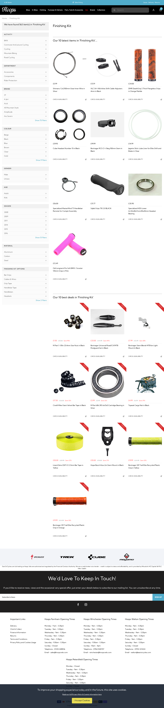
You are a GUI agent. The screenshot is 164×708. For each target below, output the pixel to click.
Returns (157, 2)
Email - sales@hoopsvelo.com (56, 652)
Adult (6, 193)
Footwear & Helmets (55, 10)
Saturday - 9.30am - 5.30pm (55, 642)
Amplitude (8, 112)
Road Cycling (9, 57)
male (6, 175)
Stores (145, 2)
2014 (6, 225)
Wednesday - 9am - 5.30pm (55, 632)
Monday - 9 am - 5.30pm (54, 626)
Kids (5, 198)
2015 (6, 229)
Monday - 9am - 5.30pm (93, 626)
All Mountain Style (11, 108)
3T (5, 95)
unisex (6, 179)
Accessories (9, 72)
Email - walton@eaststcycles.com (138, 652)
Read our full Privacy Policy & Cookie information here (82, 694)
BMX (6, 41)
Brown (6, 147)
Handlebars (8, 292)
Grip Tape (8, 283)
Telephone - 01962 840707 (94, 649)
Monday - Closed (73, 666)
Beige (6, 135)
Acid (6, 103)
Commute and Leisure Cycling (16, 45)
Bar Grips (7, 275)
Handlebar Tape (10, 288)
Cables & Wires (10, 279)
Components (9, 76)
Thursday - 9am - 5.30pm (54, 636)
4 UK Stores (8, 2)
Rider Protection (10, 80)
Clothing (43, 10)
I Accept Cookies (82, 701)
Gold (6, 156)
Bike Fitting (79, 2)
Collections (101, 10)
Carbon (7, 256)
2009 (6, 216)
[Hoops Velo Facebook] (78, 604)
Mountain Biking (10, 53)
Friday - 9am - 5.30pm (53, 639)
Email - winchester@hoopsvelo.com (97, 652)
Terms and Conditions (18, 639)
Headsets (8, 296)
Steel (6, 260)
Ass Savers (8, 116)
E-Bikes (35, 10)
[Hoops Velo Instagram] (86, 604)
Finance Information (18, 632)
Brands (92, 10)
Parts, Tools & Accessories (74, 10)
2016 (6, 233)
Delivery (151, 2)
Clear (6, 152)
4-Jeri (6, 99)
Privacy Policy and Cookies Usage (23, 642)
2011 (6, 221)
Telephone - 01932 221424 (135, 649)
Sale (86, 10)
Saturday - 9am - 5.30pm (135, 642)
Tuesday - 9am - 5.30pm (54, 629)
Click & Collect (16, 629)
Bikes (28, 10)
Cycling (7, 49)
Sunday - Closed (51, 646)
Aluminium (8, 252)
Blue (6, 143)
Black (6, 139)
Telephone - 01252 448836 (55, 649)
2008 (6, 212)
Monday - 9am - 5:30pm (134, 626)
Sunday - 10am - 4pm (92, 646)
